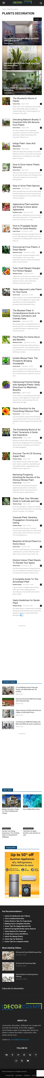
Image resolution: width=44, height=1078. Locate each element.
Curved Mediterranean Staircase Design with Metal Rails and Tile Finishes (27, 689)
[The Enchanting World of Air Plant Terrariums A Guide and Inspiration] (6, 432)
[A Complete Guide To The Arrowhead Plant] (6, 582)
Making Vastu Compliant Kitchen (17, 924)
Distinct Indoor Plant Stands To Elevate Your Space (27, 561)
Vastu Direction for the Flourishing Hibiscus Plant (26, 409)
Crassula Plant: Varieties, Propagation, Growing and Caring (25, 520)
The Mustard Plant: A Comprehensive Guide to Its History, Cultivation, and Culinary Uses (26, 314)
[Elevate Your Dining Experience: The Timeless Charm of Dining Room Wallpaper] (11, 822)
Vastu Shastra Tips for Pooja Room (18, 921)
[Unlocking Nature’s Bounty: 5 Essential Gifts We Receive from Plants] (6, 122)
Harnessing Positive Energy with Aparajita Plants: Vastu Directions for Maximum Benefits (26, 386)
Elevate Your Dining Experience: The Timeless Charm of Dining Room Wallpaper (10, 834)
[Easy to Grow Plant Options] (6, 188)
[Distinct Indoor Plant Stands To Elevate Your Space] (6, 563)
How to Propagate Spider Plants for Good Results (25, 227)
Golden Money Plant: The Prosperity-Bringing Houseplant (25, 361)
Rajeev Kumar (8, 43)
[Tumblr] (22, 1061)
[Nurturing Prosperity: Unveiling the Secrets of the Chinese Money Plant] (6, 477)
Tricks (25, 806)
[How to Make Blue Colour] (32, 800)
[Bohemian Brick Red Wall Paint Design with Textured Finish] (8, 702)
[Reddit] (16, 1061)
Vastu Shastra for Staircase (15, 931)
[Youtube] (28, 1061)
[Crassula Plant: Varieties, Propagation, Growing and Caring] (6, 520)
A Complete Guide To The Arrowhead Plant (25, 580)
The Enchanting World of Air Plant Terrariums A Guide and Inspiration (27, 432)
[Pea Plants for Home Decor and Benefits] (6, 340)
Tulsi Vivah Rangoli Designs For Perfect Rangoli (26, 269)
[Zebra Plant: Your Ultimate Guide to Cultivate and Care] (6, 501)
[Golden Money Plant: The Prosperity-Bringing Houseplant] (6, 361)
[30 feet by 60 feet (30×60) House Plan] (8, 955)
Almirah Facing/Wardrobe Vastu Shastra (20, 929)
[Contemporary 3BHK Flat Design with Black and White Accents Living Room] (8, 725)
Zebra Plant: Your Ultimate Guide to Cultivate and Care (26, 499)
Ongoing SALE (11, 847)
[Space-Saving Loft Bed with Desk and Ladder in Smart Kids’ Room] (8, 713)
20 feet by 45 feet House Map (26, 963)
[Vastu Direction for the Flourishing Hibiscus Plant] (6, 411)
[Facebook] (12, 1055)
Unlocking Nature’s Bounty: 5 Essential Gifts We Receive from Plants (27, 122)
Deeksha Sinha (17, 212)
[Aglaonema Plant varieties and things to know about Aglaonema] (6, 207)
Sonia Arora (7, 68)
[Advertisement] (22, 649)
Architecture (6, 806)
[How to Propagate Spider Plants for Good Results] (6, 228)
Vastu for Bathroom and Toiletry (17, 916)
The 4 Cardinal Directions (14, 918)
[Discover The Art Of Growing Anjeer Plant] (6, 456)
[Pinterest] (36, 1055)
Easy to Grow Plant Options (26, 185)
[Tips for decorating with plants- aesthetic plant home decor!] (22, 33)
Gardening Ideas (28, 828)
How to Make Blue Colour (31, 809)
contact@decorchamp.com (19, 1040)
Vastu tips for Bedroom (14, 939)
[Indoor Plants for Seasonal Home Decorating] (22, 83)
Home (4, 9)
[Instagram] (24, 1055)
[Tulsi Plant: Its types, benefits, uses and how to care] (32, 822)
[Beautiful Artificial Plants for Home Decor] (6, 544)
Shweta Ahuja (17, 459)
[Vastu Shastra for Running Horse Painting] (8, 977)
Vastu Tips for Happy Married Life (18, 926)
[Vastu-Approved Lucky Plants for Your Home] (6, 292)
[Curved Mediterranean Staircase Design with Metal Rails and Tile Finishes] (8, 690)
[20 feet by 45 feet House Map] (8, 966)
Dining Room (6, 828)
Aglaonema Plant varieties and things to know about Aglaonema (26, 207)
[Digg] (6, 1055)
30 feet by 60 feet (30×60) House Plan (28, 952)
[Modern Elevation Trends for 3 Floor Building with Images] (11, 800)
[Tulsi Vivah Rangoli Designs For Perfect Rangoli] (6, 271)
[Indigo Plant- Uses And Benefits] (6, 146)
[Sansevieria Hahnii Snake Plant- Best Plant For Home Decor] (22, 58)
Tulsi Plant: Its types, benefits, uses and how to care (31, 833)
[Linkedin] (30, 1055)
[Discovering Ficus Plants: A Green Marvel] (6, 250)
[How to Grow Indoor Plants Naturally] (6, 167)
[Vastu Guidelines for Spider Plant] (6, 603)
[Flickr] (18, 1055)
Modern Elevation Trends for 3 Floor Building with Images (10, 811)
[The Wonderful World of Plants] (6, 101)
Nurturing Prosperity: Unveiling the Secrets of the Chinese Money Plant (26, 477)
